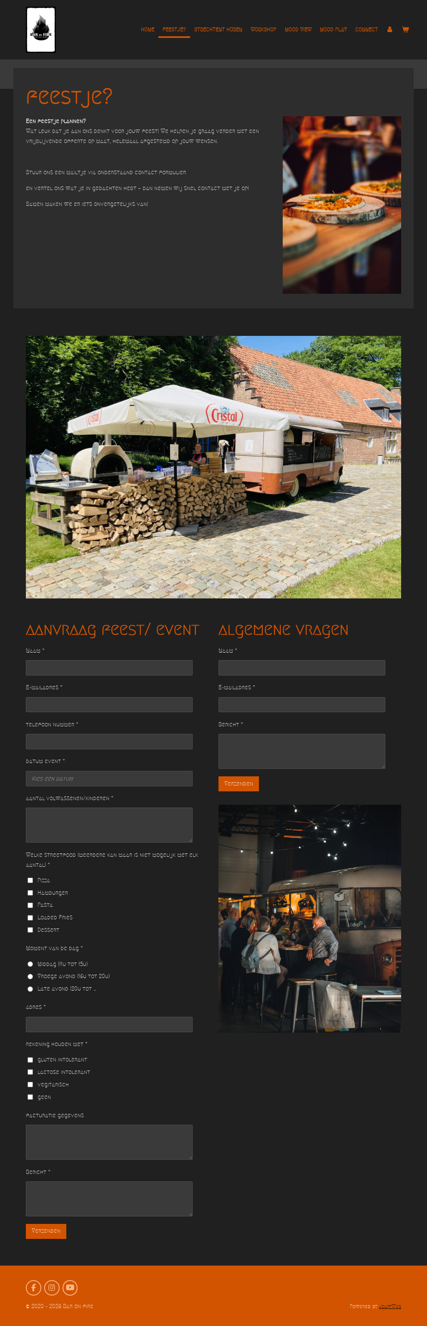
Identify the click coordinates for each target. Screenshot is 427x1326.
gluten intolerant (62, 1059)
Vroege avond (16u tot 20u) (74, 976)
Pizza (44, 880)
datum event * (45, 761)
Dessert (48, 930)
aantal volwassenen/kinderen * (69, 798)
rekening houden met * (57, 1044)
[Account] (390, 30)
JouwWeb (390, 1306)
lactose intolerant (64, 1072)
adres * (36, 1007)
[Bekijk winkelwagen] (406, 30)
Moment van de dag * (54, 948)
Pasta (45, 905)
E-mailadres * (44, 687)
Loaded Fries (55, 917)
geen (44, 1097)
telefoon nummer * (52, 724)
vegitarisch (53, 1084)
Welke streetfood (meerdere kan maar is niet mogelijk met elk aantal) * (112, 860)
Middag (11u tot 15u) (63, 964)
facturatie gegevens (55, 1115)
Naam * (35, 651)
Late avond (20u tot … (67, 989)
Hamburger (53, 893)
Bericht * (38, 1172)
